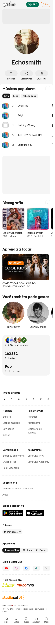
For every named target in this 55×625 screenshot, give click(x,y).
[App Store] (35, 513)
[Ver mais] (47, 88)
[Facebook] (26, 568)
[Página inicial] (9, 4)
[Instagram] (16, 568)
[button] (25, 267)
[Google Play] (12, 513)
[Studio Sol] (13, 597)
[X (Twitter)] (46, 568)
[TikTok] (36, 568)
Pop (8, 366)
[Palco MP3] (25, 585)
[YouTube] (6, 568)
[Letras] (8, 585)
